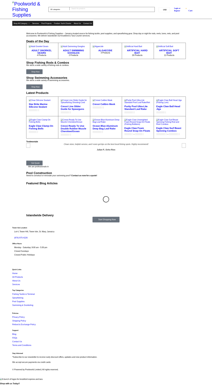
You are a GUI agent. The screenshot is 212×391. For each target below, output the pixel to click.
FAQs (14, 338)
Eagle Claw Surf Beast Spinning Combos (168, 129)
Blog (14, 334)
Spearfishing (17, 298)
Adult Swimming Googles (73, 51)
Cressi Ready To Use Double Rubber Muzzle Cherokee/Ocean (73, 129)
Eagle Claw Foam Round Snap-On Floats (137, 129)
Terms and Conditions (21, 345)
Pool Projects (46, 23)
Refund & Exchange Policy (24, 324)
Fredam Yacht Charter (62, 23)
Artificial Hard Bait (137, 51)
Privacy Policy (18, 317)
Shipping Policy (19, 321)
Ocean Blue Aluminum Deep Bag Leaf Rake (105, 127)
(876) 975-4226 (193, 25)
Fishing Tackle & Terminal (23, 294)
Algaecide (105, 50)
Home (15, 273)
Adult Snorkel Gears (42, 51)
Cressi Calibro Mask (104, 104)
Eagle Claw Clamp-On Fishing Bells (41, 127)
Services (35, 23)
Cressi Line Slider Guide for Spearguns (72, 107)
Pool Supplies (18, 301)
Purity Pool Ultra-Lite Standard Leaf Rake (136, 107)
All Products (17, 277)
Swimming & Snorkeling (22, 305)
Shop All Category (20, 23)
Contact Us (87, 23)
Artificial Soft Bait (169, 51)
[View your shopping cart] (189, 10)
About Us (77, 23)
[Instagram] (29, 263)
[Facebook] (15, 263)
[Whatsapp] (35, 263)
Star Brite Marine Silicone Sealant (38, 105)
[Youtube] (22, 263)
